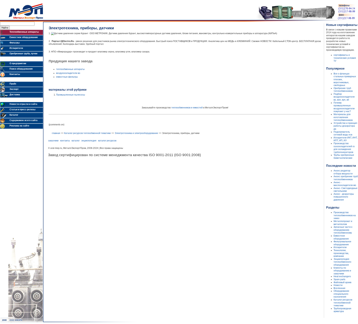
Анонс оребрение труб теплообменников (346, 178)
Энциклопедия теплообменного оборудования (342, 262)
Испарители (340, 247)
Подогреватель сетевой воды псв (343, 133)
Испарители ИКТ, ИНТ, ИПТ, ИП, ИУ (345, 139)
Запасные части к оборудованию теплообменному (343, 230)
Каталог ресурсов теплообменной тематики (87, 133)
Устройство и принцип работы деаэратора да (345, 126)
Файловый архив (342, 282)
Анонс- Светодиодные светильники (345, 189)
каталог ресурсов (107, 140)
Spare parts (339, 279)
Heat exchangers (342, 276)
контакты (65, 140)
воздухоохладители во (68, 73)
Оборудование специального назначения (341, 294)
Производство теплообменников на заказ (345, 215)
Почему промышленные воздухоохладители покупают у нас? (344, 107)
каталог (76, 140)
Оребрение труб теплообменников (343, 90)
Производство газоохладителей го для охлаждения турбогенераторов (344, 148)
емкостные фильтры (67, 77)
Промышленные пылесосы (70, 94)
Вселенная (339, 288)
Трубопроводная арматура (342, 310)
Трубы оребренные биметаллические (344, 156)
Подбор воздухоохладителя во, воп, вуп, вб (344, 97)
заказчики (53, 140)
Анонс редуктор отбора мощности (343, 172)
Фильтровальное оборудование (342, 243)
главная (56, 133)
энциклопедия (88, 140)
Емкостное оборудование (341, 237)
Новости (338, 285)
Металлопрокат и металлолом (343, 223)
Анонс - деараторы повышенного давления (344, 197)
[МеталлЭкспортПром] (21, 19)
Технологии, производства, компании (341, 253)
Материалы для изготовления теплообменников (343, 117)
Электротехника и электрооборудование (136, 133)
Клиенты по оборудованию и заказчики (342, 271)
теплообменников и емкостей (187, 107)
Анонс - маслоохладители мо (345, 184)
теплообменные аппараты (70, 69)
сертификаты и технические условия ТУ (345, 58)
